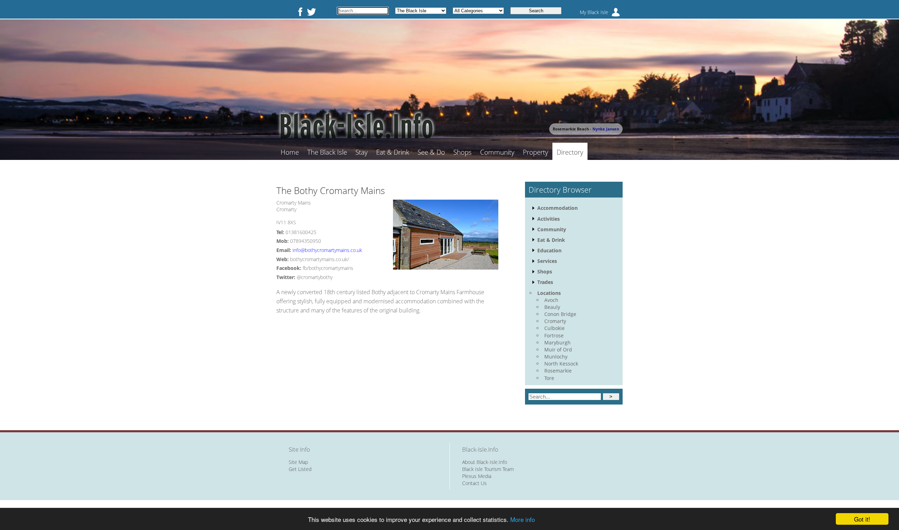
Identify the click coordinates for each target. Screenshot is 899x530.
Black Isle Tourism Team (488, 469)
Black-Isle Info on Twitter (311, 11)
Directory (570, 152)
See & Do (431, 152)
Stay (361, 152)
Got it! (862, 519)
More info (522, 519)
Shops (462, 152)
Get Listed (300, 469)
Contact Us (474, 483)
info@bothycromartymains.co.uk (327, 250)
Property (535, 152)
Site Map (298, 462)
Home (290, 152)
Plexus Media (476, 476)
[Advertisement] (387, 367)
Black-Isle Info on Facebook (298, 11)
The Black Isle (327, 152)
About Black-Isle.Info (484, 462)
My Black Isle (594, 12)
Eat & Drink (392, 152)
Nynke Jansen (605, 128)
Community (497, 152)
